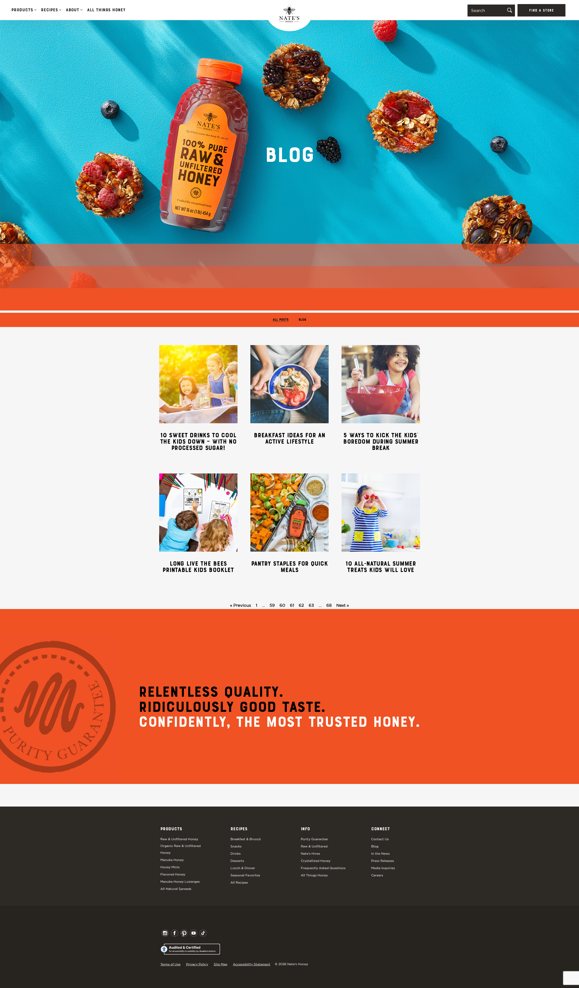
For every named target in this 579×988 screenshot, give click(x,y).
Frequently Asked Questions (323, 868)
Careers (377, 875)
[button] (35, 10)
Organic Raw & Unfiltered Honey (180, 849)
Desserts (237, 861)
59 (272, 605)
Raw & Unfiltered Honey (179, 839)
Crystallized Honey (315, 861)
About (72, 10)
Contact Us (380, 839)
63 (311, 605)
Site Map (220, 964)
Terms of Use (170, 964)
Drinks (235, 853)
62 (301, 605)
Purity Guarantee (314, 839)
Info (305, 829)
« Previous (240, 605)
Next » (342, 605)
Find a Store (541, 10)
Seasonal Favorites (245, 875)
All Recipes (239, 882)
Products (22, 10)
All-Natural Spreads (175, 889)
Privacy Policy (197, 964)
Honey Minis (170, 867)
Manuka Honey (172, 860)
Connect (380, 829)
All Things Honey (106, 10)
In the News (380, 853)
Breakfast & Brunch (245, 839)
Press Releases (382, 861)
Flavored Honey (172, 874)
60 (282, 605)
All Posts (281, 320)
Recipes (49, 10)
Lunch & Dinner (242, 868)
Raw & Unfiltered (314, 846)
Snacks (236, 846)
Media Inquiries (383, 868)
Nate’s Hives (310, 853)
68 (329, 605)
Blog (302, 320)
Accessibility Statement (251, 964)
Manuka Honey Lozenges (180, 881)
